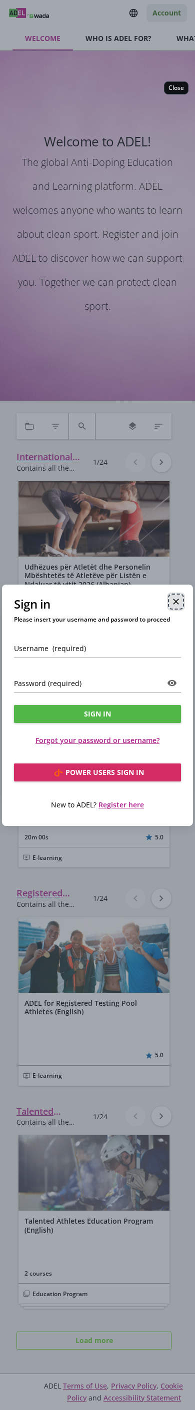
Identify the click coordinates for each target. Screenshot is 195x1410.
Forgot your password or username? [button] (98, 740)
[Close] (176, 602)
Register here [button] (121, 804)
